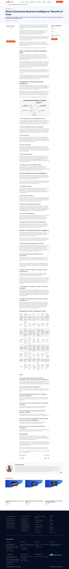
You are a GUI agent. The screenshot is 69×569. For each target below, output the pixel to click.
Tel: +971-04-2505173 (24, 549)
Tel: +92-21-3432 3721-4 (10, 564)
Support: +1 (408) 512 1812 (10, 550)
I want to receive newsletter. (56, 35)
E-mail (52, 31)
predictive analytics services (28, 168)
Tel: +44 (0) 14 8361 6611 (38, 546)
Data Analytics (8, 8)
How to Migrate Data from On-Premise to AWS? (14, 501)
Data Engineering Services (11, 516)
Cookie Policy (61, 566)
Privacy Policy (52, 566)
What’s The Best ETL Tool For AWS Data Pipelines (34, 501)
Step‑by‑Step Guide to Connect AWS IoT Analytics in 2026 (54, 501)
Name (52, 27)
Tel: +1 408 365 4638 (24, 559)
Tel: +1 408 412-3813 (9, 549)
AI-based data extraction (29, 277)
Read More (7, 504)
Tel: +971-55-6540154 (24, 547)
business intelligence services (24, 210)
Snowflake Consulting (25, 516)
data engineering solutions (41, 258)
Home (6, 4)
